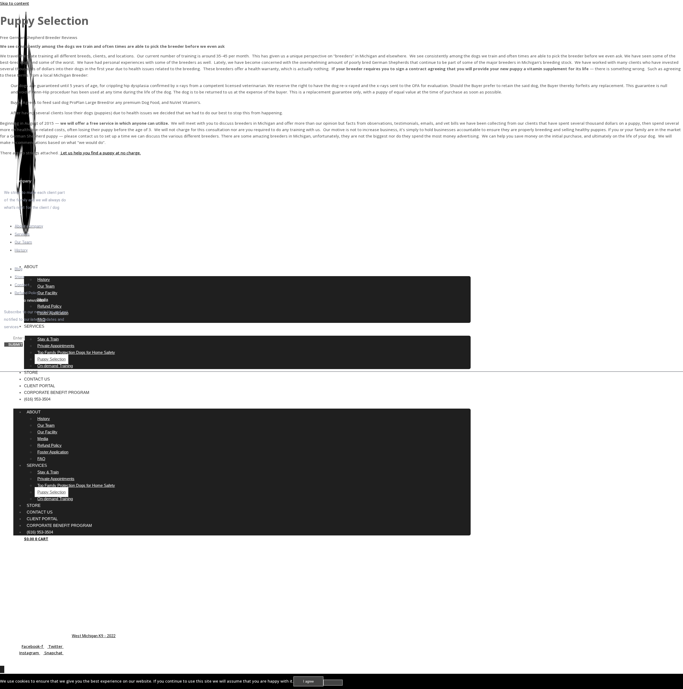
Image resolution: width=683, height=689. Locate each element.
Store (31, 372)
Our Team (46, 286)
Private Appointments (55, 345)
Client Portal (39, 385)
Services (34, 326)
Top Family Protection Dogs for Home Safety (76, 352)
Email (8, 338)
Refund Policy (49, 306)
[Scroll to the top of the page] (2, 669)
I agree (308, 681)
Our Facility (47, 293)
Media (42, 438)
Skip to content (14, 3)
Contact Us (37, 379)
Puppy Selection (51, 359)
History (43, 279)
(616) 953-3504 (37, 399)
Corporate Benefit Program (56, 392)
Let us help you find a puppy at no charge (100, 152)
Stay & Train (48, 339)
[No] (333, 683)
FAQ (41, 458)
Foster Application (52, 452)
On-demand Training (55, 365)
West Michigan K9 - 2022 (94, 635)
